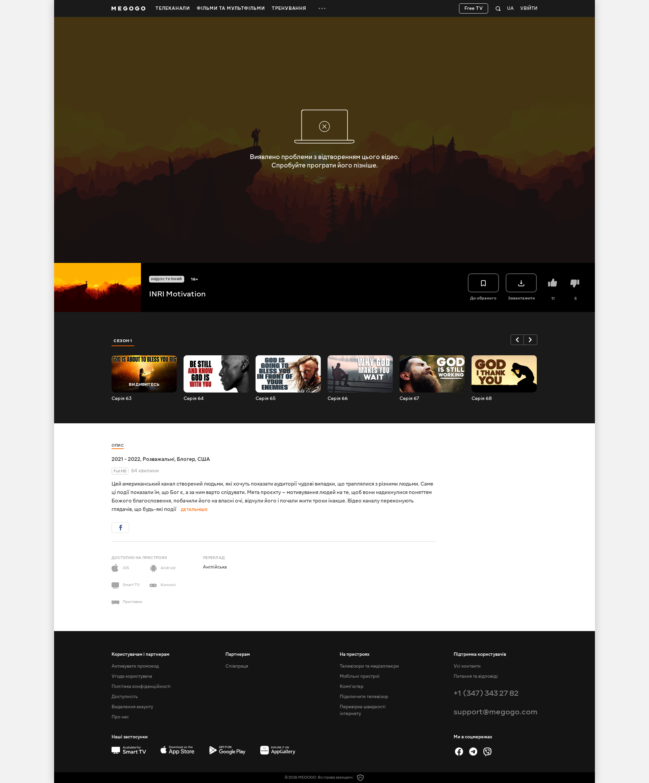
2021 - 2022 (126, 459)
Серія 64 (193, 399)
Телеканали (172, 8)
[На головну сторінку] (128, 8)
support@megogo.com (495, 712)
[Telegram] (473, 751)
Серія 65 (265, 399)
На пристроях (354, 654)
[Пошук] (498, 8)
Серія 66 (338, 399)
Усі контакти (467, 666)
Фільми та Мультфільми (231, 8)
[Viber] (487, 751)
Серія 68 (482, 399)
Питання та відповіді (476, 676)
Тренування (289, 8)
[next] (530, 339)
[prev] (517, 339)
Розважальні (158, 459)
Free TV (473, 8)
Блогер (186, 459)
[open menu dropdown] (322, 8)
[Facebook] (459, 751)
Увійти (528, 9)
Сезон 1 (123, 340)
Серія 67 (409, 399)
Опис (118, 445)
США (203, 459)
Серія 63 (121, 399)
